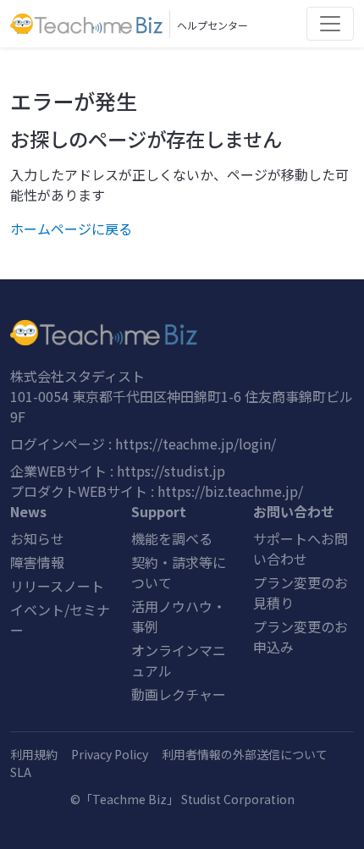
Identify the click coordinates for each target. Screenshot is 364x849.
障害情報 (37, 562)
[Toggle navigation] (330, 24)
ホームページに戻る (71, 228)
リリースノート (57, 586)
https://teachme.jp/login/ (195, 443)
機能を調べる (171, 538)
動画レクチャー (178, 694)
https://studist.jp (171, 470)
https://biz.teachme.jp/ (230, 491)
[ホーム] (182, 332)
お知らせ (37, 538)
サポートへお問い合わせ (300, 548)
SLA (20, 772)
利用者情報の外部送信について (245, 754)
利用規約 (34, 754)
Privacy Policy (109, 754)
